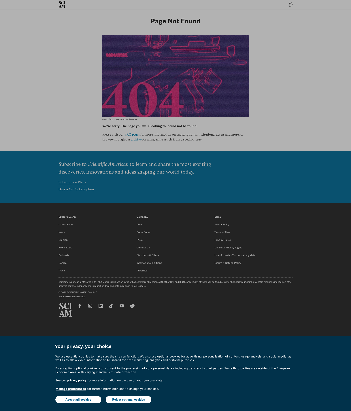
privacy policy (76, 380)
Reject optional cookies (128, 399)
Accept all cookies (78, 399)
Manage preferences (71, 389)
